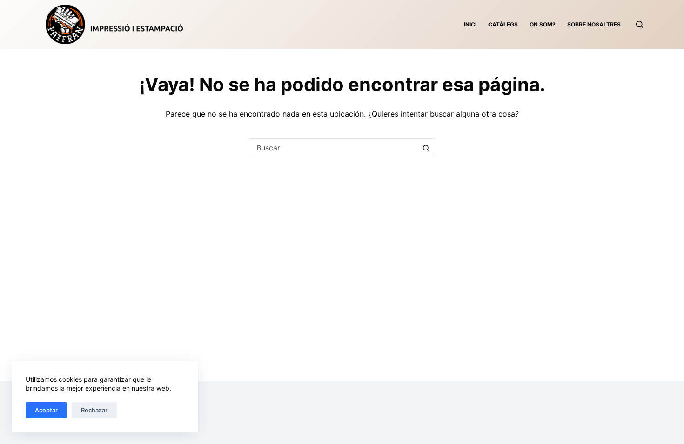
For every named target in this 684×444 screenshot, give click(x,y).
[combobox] (333, 147)
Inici (470, 24)
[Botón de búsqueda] (426, 148)
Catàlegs (503, 24)
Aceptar (46, 410)
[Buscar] (639, 24)
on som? (543, 24)
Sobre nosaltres (594, 24)
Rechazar (94, 410)
